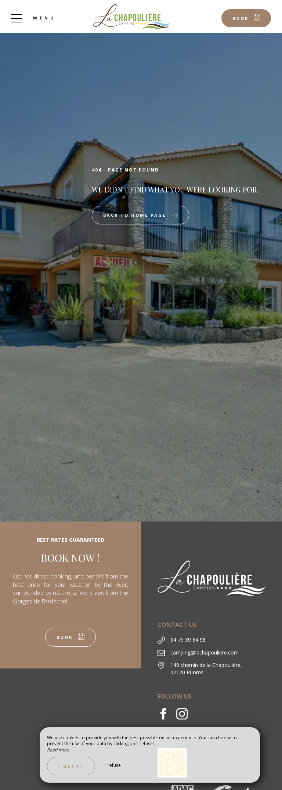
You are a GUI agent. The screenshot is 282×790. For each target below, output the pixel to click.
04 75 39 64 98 (188, 639)
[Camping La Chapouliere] (132, 16)
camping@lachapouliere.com (204, 652)
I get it (71, 766)
